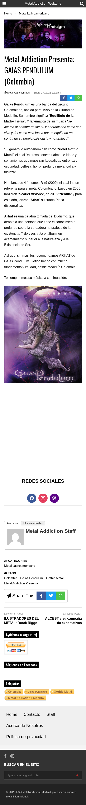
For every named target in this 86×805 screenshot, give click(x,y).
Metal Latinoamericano (19, 565)
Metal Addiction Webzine (43, 3)
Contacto (32, 714)
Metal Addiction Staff (18, 92)
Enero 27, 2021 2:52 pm (47, 92)
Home (11, 714)
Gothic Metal (54, 578)
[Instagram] (12, 756)
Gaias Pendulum (31, 578)
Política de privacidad (26, 736)
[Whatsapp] (78, 98)
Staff (51, 714)
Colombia (10, 578)
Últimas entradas (33, 523)
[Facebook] (63, 98)
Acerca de (12, 523)
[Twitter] (71, 98)
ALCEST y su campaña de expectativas (63, 621)
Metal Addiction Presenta (21, 583)
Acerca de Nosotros (24, 725)
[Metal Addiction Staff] (15, 544)
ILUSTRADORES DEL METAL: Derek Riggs (21, 621)
